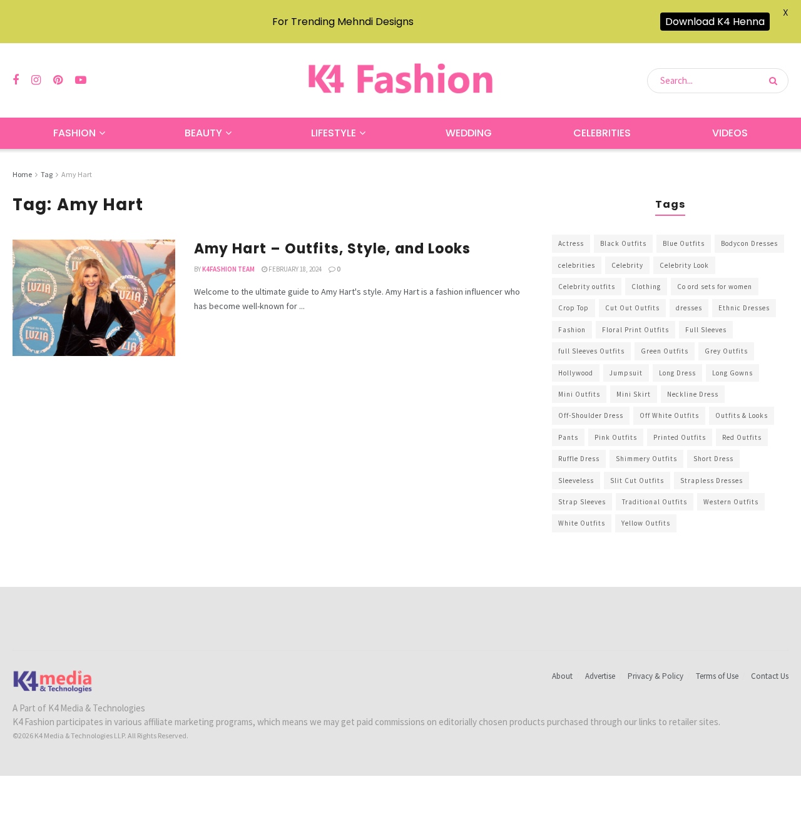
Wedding (469, 133)
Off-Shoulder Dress (590, 415)
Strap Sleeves (582, 501)
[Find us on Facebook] (16, 80)
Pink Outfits (615, 437)
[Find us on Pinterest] (58, 80)
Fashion (74, 133)
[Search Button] (775, 80)
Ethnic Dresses (744, 307)
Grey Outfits (726, 351)
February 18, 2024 (294, 269)
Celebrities (602, 133)
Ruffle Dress (578, 458)
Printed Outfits (679, 437)
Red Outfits (742, 437)
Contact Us (769, 676)
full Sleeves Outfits (591, 351)
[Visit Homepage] (400, 80)
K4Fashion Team (228, 269)
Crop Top (573, 307)
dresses (689, 307)
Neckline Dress (692, 394)
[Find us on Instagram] (36, 80)
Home (22, 174)
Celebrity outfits (586, 286)
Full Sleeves (706, 329)
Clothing (646, 286)
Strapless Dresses (711, 480)
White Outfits (581, 523)
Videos (730, 133)
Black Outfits (623, 243)
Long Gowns (732, 373)
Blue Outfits (684, 243)
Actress (571, 243)
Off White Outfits (669, 415)
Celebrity (627, 265)
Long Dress (677, 373)
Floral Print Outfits (635, 329)
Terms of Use (717, 676)
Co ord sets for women (714, 286)
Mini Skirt (633, 394)
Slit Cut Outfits (637, 480)
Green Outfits (664, 351)
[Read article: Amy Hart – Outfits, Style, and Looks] (94, 298)
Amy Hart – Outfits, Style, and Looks (332, 248)
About (562, 676)
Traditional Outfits (654, 501)
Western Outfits (730, 501)
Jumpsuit (626, 373)
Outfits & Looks (741, 415)
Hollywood (575, 373)
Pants (568, 437)
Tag (47, 174)
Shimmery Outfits (646, 458)
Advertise (600, 676)
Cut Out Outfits (632, 307)
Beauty (203, 133)
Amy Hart (76, 174)
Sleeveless (576, 480)
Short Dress (713, 458)
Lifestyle (333, 133)
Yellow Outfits (645, 523)
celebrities (576, 265)
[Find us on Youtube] (80, 80)
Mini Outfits (579, 394)
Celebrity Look (684, 265)
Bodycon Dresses (749, 243)
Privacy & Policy (655, 676)
